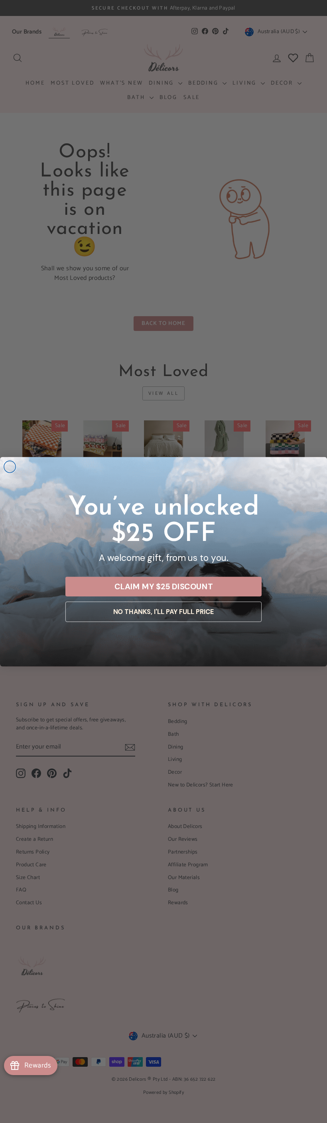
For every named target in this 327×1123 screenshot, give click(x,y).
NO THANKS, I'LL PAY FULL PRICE (163, 612)
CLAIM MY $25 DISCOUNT (163, 586)
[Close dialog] (10, 467)
